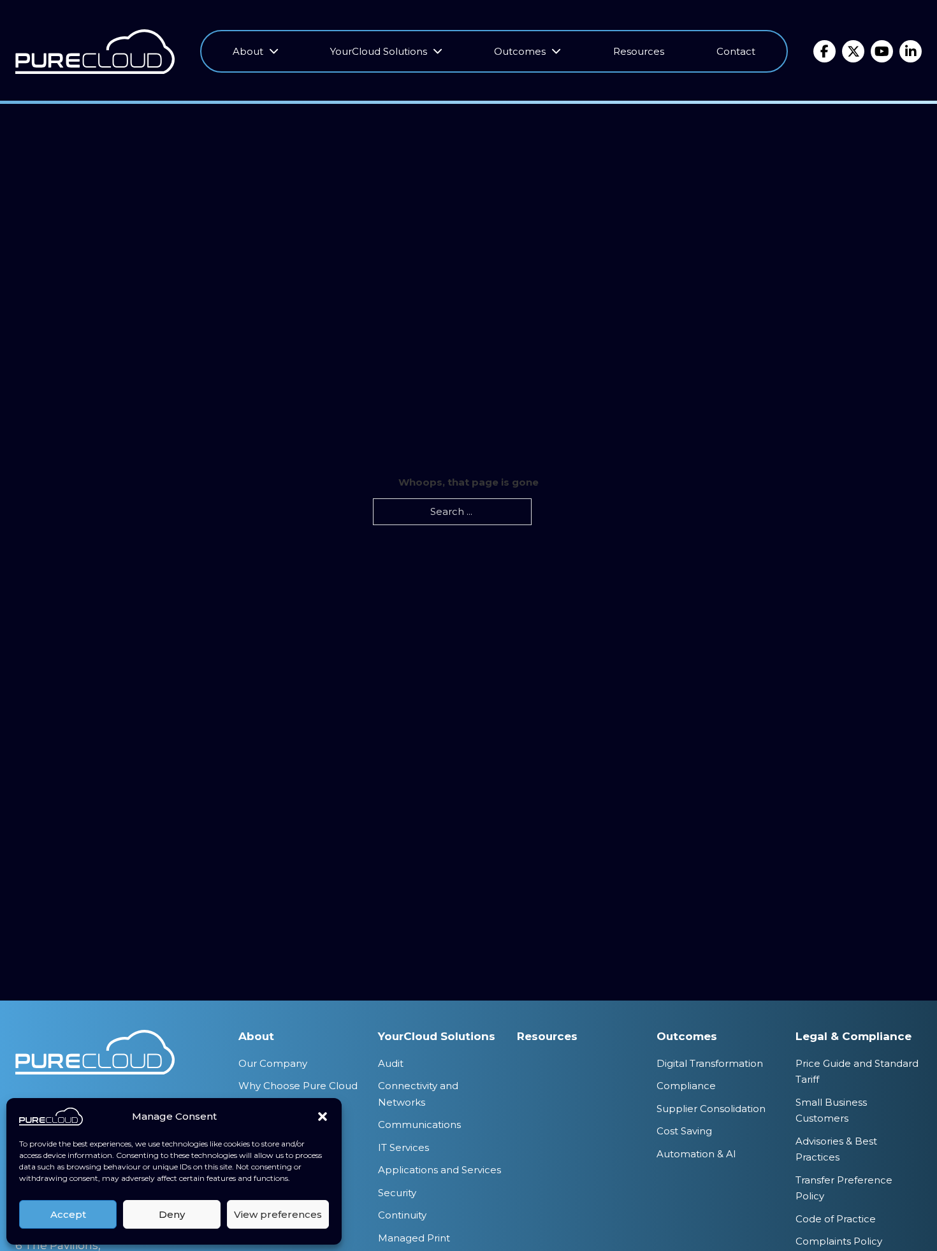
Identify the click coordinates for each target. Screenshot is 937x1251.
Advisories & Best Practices (836, 1149)
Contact (735, 51)
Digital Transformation (710, 1063)
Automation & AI (696, 1154)
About (248, 51)
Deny (172, 1214)
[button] (322, 1116)
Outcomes (520, 51)
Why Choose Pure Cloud (298, 1086)
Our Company (272, 1063)
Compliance (686, 1086)
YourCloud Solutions (378, 51)
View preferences (278, 1214)
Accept (68, 1214)
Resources (638, 51)
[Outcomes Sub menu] (556, 51)
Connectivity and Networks (418, 1094)
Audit (390, 1063)
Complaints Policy (838, 1241)
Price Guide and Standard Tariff (857, 1071)
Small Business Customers (831, 1110)
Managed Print (414, 1238)
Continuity (402, 1215)
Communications (419, 1124)
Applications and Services (439, 1170)
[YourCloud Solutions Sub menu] (437, 51)
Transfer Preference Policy (843, 1188)
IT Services (403, 1147)
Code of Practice (835, 1219)
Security (397, 1193)
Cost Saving (684, 1131)
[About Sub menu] (274, 51)
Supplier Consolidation (711, 1109)
